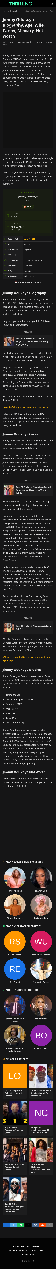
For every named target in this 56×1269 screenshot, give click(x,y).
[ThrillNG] (20, 3)
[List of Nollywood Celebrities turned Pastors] (15, 1081)
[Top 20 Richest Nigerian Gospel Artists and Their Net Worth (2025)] (28, 489)
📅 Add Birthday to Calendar (28, 282)
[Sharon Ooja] (41, 879)
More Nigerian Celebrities (23, 926)
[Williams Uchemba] (41, 943)
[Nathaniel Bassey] (41, 970)
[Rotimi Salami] (15, 943)
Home (5, 11)
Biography (14, 11)
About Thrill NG (21, 1246)
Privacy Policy (28, 1254)
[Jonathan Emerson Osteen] (15, 1009)
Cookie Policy (39, 1250)
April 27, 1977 (30, 239)
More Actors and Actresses (24, 862)
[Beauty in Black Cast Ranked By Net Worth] (15, 1156)
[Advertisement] (28, 120)
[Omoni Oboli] (41, 1009)
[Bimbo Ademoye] (15, 906)
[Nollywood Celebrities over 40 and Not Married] (41, 1118)
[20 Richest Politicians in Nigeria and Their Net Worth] (41, 1081)
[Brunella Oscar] (41, 1038)
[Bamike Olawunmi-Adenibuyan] (15, 1038)
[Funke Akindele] (15, 879)
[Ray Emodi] (15, 970)
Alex (6, 44)
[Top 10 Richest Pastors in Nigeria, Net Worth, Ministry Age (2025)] (28, 341)
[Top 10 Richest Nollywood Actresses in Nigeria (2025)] (41, 1156)
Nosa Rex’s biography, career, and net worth (25, 407)
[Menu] (4, 4)
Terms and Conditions (18, 1250)
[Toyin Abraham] (41, 906)
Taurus (28, 255)
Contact (36, 1246)
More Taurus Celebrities (22, 990)
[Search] (51, 4)
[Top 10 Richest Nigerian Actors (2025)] (28, 627)
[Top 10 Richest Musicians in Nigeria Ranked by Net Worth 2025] (15, 1196)
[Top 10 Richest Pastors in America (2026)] (15, 1118)
